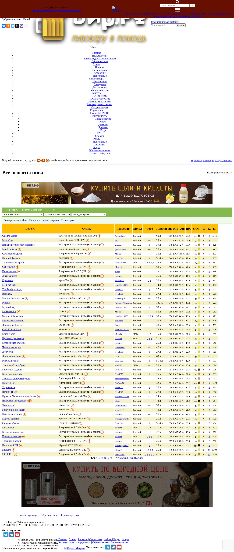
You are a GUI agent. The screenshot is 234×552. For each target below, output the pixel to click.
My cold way (9, 307)
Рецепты (205, 13)
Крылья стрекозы (11, 436)
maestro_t (119, 276)
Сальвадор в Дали (12, 253)
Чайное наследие (11, 347)
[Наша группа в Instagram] (48, 160)
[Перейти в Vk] (11, 534)
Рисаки (6, 302)
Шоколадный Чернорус (15, 400)
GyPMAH (119, 370)
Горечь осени (9, 271)
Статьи (176, 13)
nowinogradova (121, 445)
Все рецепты (11, 209)
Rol (116, 240)
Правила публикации (202, 160)
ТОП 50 (50, 209)
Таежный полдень (12, 441)
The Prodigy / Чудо (12, 289)
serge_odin (119, 454)
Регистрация (41, 10)
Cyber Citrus (8, 266)
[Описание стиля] (99, 235)
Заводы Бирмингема (13, 298)
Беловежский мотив (13, 432)
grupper (118, 245)
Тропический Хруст (13, 262)
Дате (24, 220)
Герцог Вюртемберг (13, 320)
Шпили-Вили (9, 392)
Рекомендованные (31, 209)
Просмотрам (67, 220)
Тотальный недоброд (13, 365)
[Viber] (21, 26)
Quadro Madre (9, 235)
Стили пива (189, 13)
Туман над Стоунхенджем (16, 378)
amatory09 (119, 280)
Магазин (143, 13)
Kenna (118, 325)
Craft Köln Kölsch (11, 329)
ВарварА (7, 293)
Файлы (177, 16)
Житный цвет (9, 276)
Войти (175, 22)
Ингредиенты (221, 13)
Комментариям (51, 220)
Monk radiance (9, 249)
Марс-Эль (7, 240)
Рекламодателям (69, 515)
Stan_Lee (119, 258)
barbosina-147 (121, 405)
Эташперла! (8, 405)
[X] (17, 26)
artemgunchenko (122, 378)
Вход (54, 10)
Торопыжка (8, 387)
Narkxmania (120, 347)
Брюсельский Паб (12, 374)
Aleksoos (119, 320)
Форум (196, 16)
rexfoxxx (119, 356)
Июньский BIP (10, 445)
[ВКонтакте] (4, 26)
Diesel (117, 401)
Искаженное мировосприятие (18, 244)
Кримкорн (7, 280)
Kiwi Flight (8, 427)
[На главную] (90, 44)
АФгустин (8, 351)
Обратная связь (70, 10)
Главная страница (27, 515)
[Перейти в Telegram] (5, 534)
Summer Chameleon (12, 316)
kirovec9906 (120, 263)
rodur (117, 271)
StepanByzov (121, 298)
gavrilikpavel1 (121, 249)
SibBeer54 (119, 383)
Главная (130, 13)
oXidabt (118, 334)
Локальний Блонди (12, 325)
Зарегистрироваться (161, 22)
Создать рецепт (223, 160)
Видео (186, 16)
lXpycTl (118, 450)
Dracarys (6, 449)
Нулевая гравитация (13, 338)
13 (209, 356)
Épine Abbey (8, 334)
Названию (34, 220)
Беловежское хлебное (13, 342)
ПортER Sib (8, 383)
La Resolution (9, 311)
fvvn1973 (119, 289)
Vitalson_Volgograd (123, 303)
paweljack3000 (121, 285)
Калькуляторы (160, 13)
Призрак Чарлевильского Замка (19, 396)
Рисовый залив (10, 360)
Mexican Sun (9, 284)
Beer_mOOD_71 (122, 329)
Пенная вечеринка (12, 414)
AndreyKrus (120, 236)
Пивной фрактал (11, 258)
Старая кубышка (11, 423)
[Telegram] (12, 26)
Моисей (118, 254)
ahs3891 (118, 365)
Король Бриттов (11, 418)
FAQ (156, 16)
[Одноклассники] (8, 26)
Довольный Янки (11, 356)
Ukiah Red (7, 454)
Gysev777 (119, 410)
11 (209, 454)
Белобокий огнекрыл (13, 409)
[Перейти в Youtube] (17, 534)
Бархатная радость (12, 369)
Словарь (165, 16)
